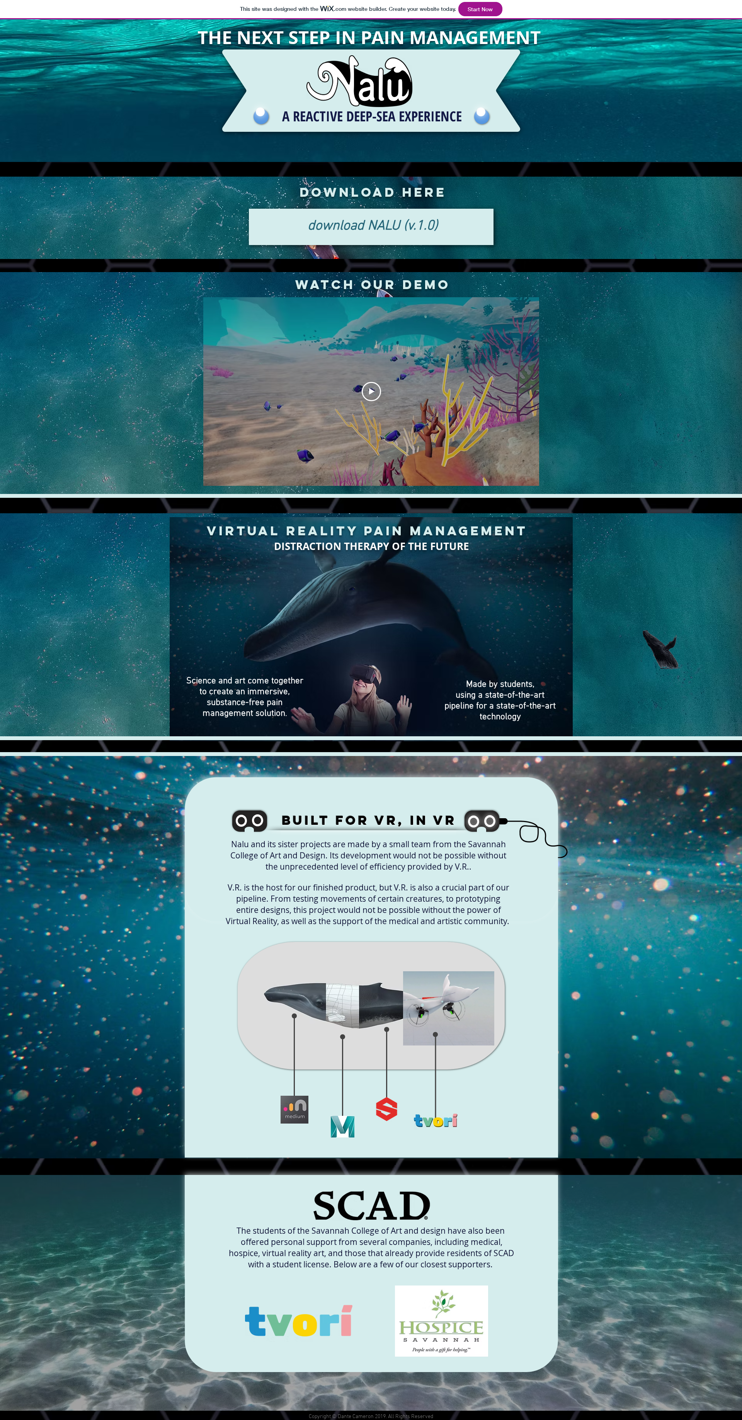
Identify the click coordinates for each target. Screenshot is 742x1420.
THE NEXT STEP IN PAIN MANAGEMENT (371, 37)
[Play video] (371, 391)
